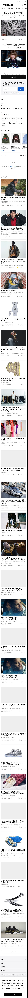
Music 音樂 (3, 652)
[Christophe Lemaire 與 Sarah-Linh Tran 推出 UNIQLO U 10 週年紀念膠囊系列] (13, 249)
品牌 (26, 8)
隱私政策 (17, 92)
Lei (1, 101)
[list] (13, 28)
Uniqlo (5, 115)
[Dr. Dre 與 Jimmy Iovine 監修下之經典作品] (13, 636)
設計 (12, 8)
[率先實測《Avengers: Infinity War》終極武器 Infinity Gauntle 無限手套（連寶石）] (13, 338)
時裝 (2, 8)
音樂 (16, 8)
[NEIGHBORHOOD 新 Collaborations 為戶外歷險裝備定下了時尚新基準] (13, 899)
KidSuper (3, 146)
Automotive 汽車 (4, 508)
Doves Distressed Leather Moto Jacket (15, 148)
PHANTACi (19, 118)
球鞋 (5, 8)
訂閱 (21, 89)
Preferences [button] (5, 990)
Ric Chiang (19, 123)
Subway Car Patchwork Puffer (4, 148)
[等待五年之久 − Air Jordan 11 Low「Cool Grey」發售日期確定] (13, 753)
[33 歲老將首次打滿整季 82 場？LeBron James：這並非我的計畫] (13, 578)
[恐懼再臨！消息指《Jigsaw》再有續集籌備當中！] (13, 724)
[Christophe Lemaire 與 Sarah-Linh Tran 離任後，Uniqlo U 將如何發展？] (13, 218)
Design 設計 (3, 565)
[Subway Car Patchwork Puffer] (5, 139)
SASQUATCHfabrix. (11, 118)
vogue (7, 120)
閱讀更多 (3, 125)
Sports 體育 (3, 594)
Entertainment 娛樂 (5, 355)
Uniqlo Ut (19, 120)
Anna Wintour (5, 123)
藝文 (9, 8)
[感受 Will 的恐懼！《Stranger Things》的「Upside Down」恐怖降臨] (13, 458)
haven (3, 120)
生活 (19, 8)
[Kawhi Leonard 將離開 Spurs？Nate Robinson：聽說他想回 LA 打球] (13, 811)
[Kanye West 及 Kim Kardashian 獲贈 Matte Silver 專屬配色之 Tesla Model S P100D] (13, 490)
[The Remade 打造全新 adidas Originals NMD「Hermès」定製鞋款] (13, 782)
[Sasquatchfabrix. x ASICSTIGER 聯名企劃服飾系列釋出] (13, 368)
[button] (25, 39)
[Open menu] (25, 5)
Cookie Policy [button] (14, 986)
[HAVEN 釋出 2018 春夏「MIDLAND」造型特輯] (13, 607)
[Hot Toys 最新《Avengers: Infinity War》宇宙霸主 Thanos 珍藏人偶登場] (13, 548)
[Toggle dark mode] (22, 5)
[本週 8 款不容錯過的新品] (13, 280)
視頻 (22, 8)
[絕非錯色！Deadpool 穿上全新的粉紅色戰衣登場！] (13, 870)
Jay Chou (13, 120)
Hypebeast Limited (7, 974)
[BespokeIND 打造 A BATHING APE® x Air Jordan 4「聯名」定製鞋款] (13, 930)
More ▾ (13, 952)
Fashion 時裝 (3, 39)
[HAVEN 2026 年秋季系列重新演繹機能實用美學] (13, 187)
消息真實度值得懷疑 (13, 66)
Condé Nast (13, 123)
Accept (13, 994)
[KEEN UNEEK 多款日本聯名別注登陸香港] (13, 840)
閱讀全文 (13, 77)
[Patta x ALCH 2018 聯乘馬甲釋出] (13, 520)
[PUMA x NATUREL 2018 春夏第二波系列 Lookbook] (13, 428)
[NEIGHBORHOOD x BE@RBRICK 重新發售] (13, 309)
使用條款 (13, 92)
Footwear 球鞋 (4, 769)
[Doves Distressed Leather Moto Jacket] (16, 139)
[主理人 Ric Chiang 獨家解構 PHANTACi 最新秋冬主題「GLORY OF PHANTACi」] (13, 397)
